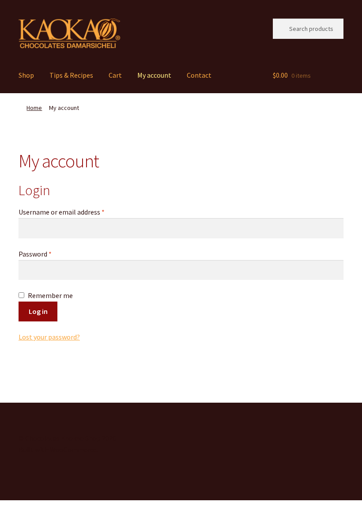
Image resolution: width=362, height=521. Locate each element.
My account (154, 75)
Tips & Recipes (71, 75)
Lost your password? (49, 336)
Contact (199, 75)
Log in (38, 311)
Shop (26, 75)
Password (48, 253)
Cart (115, 75)
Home (34, 108)
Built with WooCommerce (58, 449)
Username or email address (75, 211)
